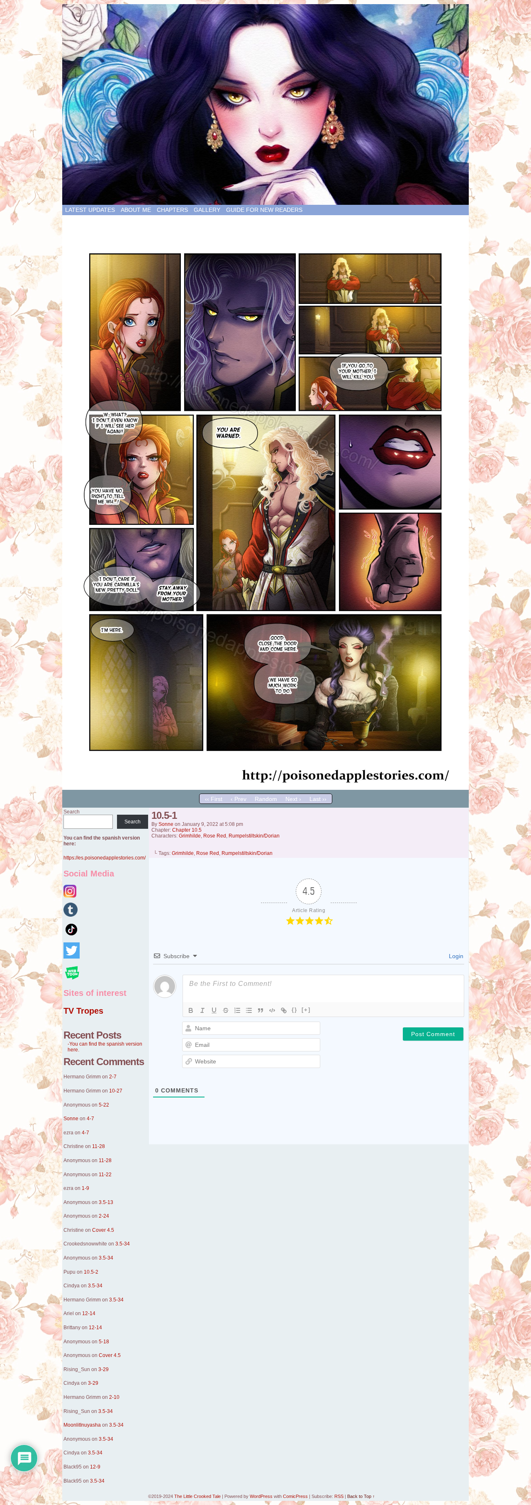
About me (136, 209)
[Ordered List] (237, 1010)
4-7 (90, 1118)
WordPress (261, 1496)
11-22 (105, 1174)
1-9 (85, 1188)
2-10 (114, 1397)
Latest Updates (90, 209)
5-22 (104, 1105)
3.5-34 (122, 1244)
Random (266, 799)
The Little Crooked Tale (197, 1496)
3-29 (103, 1369)
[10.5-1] (265, 787)
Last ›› (317, 799)
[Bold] (191, 1010)
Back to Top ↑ (361, 1496)
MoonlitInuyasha (82, 1425)
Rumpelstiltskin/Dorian (254, 836)
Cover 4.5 (103, 1230)
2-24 (104, 1216)
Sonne (70, 1118)
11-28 (98, 1146)
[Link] (284, 1010)
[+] (306, 1010)
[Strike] (225, 1010)
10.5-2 (91, 1272)
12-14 (88, 1313)
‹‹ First (213, 799)
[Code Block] (272, 1010)
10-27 (115, 1091)
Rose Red (214, 836)
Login (455, 956)
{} (294, 1010)
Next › (293, 799)
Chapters (172, 209)
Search (71, 812)
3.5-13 (106, 1202)
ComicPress (295, 1496)
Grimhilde (190, 836)
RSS (338, 1496)
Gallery (207, 209)
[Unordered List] (249, 1010)
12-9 (95, 1467)
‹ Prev (238, 799)
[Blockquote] (260, 1010)
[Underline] (214, 1010)
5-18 (104, 1342)
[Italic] (202, 1010)
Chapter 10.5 (187, 830)
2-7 (113, 1077)
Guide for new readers (264, 209)
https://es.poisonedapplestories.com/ (104, 858)
